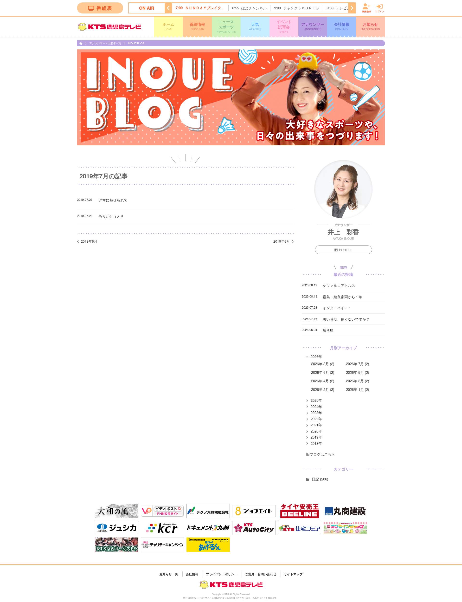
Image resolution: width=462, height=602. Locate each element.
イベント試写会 (284, 26)
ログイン (379, 11)
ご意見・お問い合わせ (260, 574)
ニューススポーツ (226, 26)
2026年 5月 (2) (357, 372)
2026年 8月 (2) (322, 363)
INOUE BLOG (136, 43)
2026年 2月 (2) (322, 389)
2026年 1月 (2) (357, 389)
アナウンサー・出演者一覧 (105, 43)
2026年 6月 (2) (322, 372)
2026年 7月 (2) (357, 363)
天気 (255, 26)
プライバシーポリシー (221, 574)
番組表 (104, 7)
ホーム (168, 26)
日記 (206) (320, 478)
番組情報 (197, 26)
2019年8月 (281, 241)
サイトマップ (293, 574)
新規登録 (366, 11)
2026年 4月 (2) (322, 380)
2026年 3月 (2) (357, 380)
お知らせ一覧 (168, 574)
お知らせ (370, 26)
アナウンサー (312, 26)
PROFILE (346, 249)
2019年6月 (89, 241)
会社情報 (341, 26)
